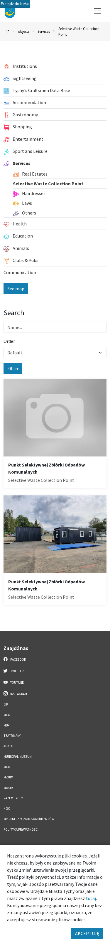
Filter (12, 368)
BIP (6, 704)
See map (15, 289)
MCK (7, 715)
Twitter (16, 671)
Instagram (18, 694)
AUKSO (8, 746)
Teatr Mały (12, 736)
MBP (6, 725)
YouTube (17, 682)
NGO (7, 808)
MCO (7, 767)
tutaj (91, 898)
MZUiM (8, 777)
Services (44, 31)
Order (9, 341)
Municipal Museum (18, 756)
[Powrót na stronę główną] (7, 31)
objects (23, 31)
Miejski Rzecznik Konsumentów (29, 819)
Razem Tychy (13, 798)
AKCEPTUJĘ (87, 933)
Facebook (18, 659)
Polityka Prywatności (21, 829)
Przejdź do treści (15, 3)
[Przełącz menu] (97, 10)
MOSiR (8, 788)
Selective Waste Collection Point (78, 31)
